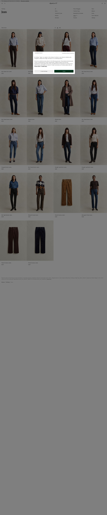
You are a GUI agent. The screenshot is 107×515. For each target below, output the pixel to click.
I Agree (63, 71)
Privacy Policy (37, 66)
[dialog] (54, 63)
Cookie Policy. (44, 66)
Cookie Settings (44, 71)
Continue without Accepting (68, 53)
